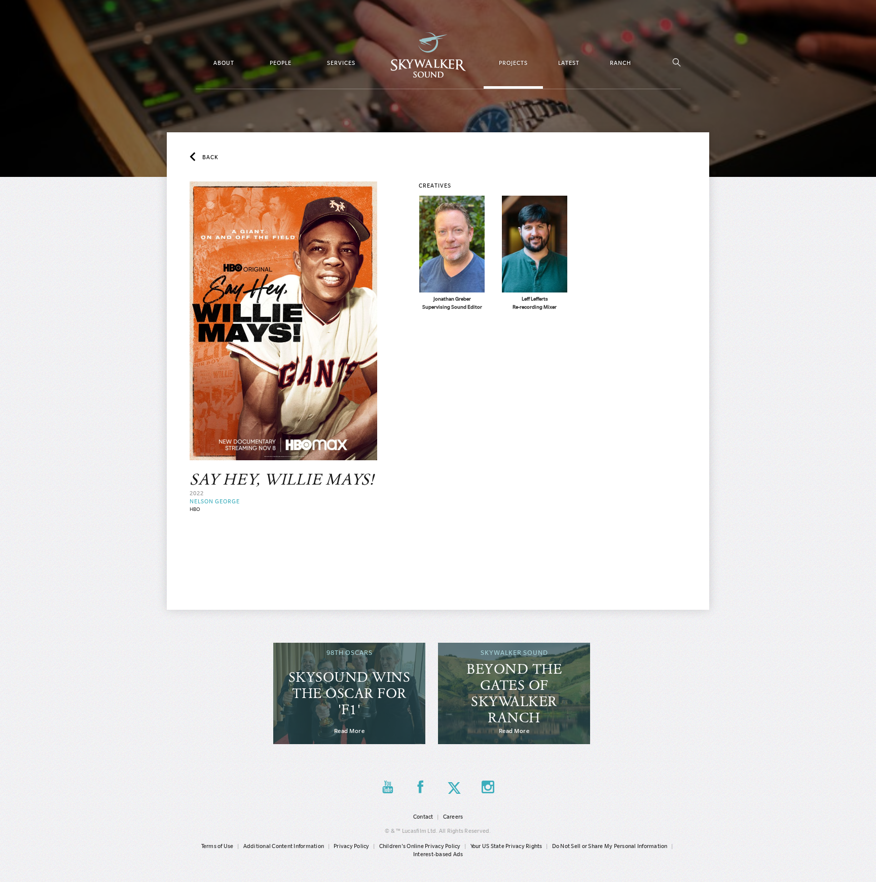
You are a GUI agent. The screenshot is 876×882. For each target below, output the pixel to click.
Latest (568, 63)
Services (341, 63)
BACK (210, 157)
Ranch (620, 63)
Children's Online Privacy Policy (420, 846)
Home (428, 55)
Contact (423, 817)
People (280, 63)
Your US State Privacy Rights (506, 846)
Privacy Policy (352, 846)
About (223, 63)
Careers (453, 817)
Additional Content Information (283, 846)
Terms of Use (217, 846)
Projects (513, 63)
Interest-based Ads (438, 854)
